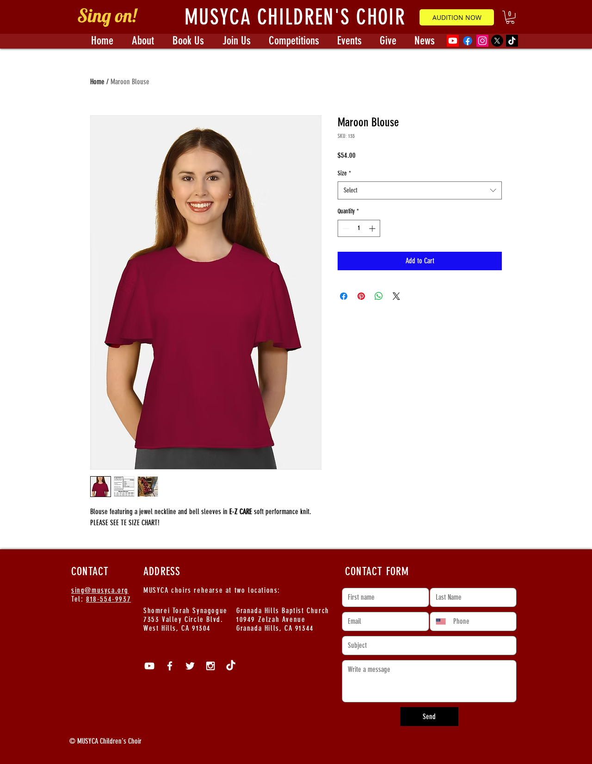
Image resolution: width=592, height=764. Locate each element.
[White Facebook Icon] (170, 666)
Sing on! (106, 15)
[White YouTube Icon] (149, 666)
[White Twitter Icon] (190, 666)
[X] (497, 41)
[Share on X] (396, 296)
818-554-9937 (108, 599)
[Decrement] (345, 228)
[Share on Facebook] (343, 296)
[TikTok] (512, 41)
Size (344, 173)
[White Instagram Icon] (210, 666)
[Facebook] (468, 41)
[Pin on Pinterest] (361, 296)
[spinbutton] (359, 228)
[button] (510, 17)
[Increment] (373, 228)
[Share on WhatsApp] (378, 296)
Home (97, 81)
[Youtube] (453, 41)
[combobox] (420, 190)
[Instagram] (482, 41)
